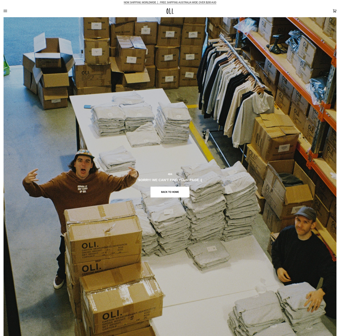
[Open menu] (9, 11)
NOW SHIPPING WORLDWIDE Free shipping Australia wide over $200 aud (170, 2)
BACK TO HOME (170, 192)
